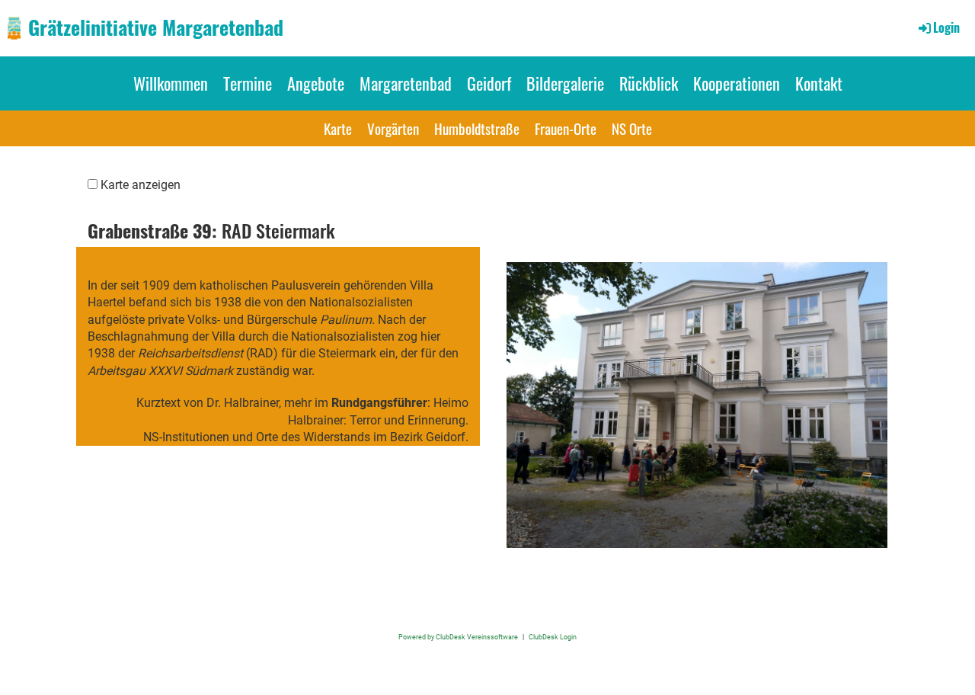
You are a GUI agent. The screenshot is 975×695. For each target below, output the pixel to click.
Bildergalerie (565, 83)
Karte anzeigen (141, 185)
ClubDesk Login (553, 637)
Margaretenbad (406, 83)
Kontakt (818, 83)
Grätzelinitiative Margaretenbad (155, 27)
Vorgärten (393, 128)
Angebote (315, 83)
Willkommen (170, 83)
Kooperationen (736, 83)
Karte (338, 128)
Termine (247, 83)
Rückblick (648, 83)
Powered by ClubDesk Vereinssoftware (458, 637)
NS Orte (632, 128)
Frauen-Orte (565, 128)
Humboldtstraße (476, 128)
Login (946, 27)
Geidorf (489, 83)
